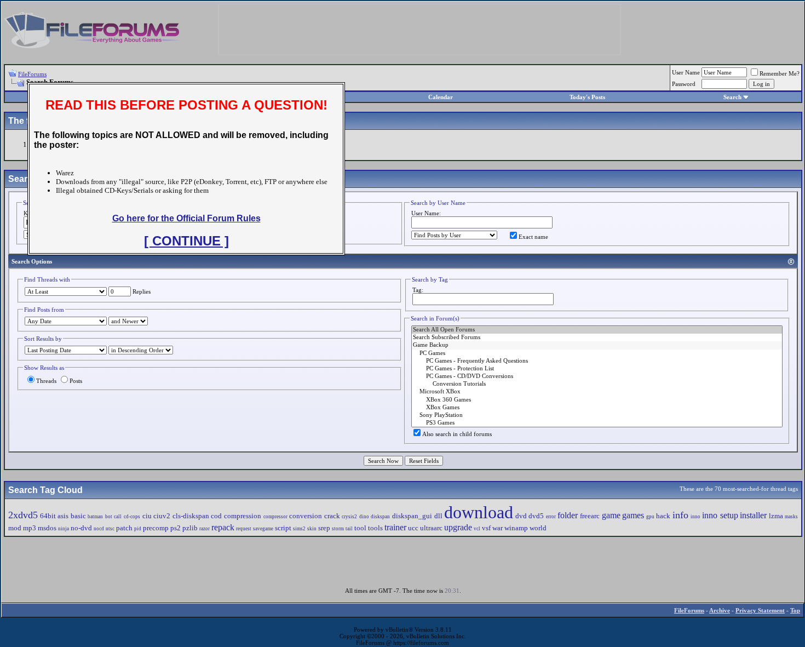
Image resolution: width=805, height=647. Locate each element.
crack (332, 516)
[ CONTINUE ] (186, 240)
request (243, 528)
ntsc (110, 528)
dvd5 (536, 516)
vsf (486, 528)
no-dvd (81, 528)
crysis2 (349, 516)
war (497, 528)
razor (204, 528)
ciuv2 (161, 516)
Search (732, 97)
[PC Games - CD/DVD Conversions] (597, 376)
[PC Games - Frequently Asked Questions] (597, 361)
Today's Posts (587, 97)
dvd (521, 516)
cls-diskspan (191, 516)
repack (222, 527)
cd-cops (132, 516)
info (680, 514)
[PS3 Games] (597, 423)
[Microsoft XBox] (597, 392)
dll (438, 516)
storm (338, 528)
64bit (48, 516)
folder (567, 515)
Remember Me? (780, 73)
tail (349, 528)
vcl (477, 528)
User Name (686, 72)
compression (242, 516)
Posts (76, 380)
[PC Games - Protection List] (597, 369)
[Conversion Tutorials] (597, 384)
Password (683, 84)
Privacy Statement (760, 610)
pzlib (190, 528)
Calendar (440, 97)
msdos (47, 528)
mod (14, 528)
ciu (147, 516)
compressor (275, 516)
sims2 (299, 528)
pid (137, 528)
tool (360, 528)
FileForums (32, 74)
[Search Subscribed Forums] (597, 337)
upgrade (458, 527)
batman (95, 516)
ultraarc (431, 528)
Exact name (533, 236)
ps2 (175, 528)
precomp (156, 528)
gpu (650, 516)
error (551, 516)
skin (312, 528)
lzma (776, 516)
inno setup (720, 515)
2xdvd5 (23, 514)
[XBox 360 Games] (597, 400)
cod (216, 516)
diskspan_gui (412, 516)
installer (753, 515)
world (538, 528)
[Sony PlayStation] (597, 415)
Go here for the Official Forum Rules (186, 218)
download (478, 512)
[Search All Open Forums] (597, 330)
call (118, 516)
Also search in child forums (457, 434)
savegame (263, 528)
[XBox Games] (597, 407)
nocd (99, 528)
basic (78, 516)
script (283, 528)
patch (124, 528)
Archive (719, 610)
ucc (413, 528)
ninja (63, 528)
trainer (395, 527)
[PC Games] (597, 353)
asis (63, 516)
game (611, 515)
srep (324, 528)
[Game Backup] (597, 345)
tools (375, 528)
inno (695, 516)
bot (108, 516)
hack (663, 516)
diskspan (380, 516)
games (633, 515)
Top (795, 610)
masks (791, 516)
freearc (590, 516)
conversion (305, 516)
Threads (46, 380)
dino (364, 516)
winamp (516, 528)
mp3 (29, 528)
